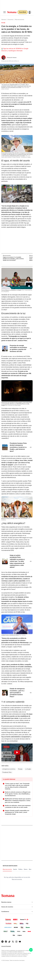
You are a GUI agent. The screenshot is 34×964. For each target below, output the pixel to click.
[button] (17, 752)
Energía (20, 769)
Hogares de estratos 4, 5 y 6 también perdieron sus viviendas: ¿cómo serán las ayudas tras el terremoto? (13, 259)
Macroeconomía (19, 19)
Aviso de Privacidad (7, 946)
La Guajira (28, 769)
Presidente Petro (7, 772)
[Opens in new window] (6, 941)
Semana (3, 19)
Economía (10, 19)
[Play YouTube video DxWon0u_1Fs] (17, 752)
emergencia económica (8, 769)
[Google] (2, 941)
